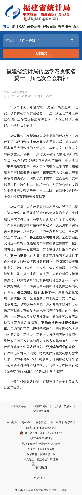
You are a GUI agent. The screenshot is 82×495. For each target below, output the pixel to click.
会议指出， (18, 136)
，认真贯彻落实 (63, 225)
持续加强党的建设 (62, 347)
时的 (17, 172)
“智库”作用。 (55, 310)
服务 (44, 292)
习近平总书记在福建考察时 (26, 243)
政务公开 (34, 26)
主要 (65, 381)
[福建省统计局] (41, 12)
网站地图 (12, 422)
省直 (29, 280)
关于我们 (55, 422)
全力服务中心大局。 (28, 255)
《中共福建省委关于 (18, 166)
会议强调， (18, 207)
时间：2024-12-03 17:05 (17, 96)
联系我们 (41, 422)
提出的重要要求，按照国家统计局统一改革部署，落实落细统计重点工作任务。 (41, 249)
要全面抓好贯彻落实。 (46, 237)
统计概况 (18, 26)
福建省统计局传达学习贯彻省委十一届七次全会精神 (41, 74)
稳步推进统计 (55, 322)
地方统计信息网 (63, 406)
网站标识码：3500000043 (41, 427)
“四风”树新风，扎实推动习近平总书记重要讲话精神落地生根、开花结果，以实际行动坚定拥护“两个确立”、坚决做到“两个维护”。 (41, 365)
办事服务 (64, 26)
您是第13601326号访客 (41, 448)
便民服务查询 (41, 410)
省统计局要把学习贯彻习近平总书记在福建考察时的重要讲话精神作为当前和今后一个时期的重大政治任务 (41, 213)
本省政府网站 (18, 406)
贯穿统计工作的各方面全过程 (44, 231)
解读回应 (49, 26)
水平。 (53, 292)
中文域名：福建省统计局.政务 (41, 459)
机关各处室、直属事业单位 (42, 381)
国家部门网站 (40, 406)
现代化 (70, 322)
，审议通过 (70, 160)
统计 (65, 334)
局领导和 (16, 381)
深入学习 (39, 166)
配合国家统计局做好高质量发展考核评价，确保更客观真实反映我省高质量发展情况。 (41, 316)
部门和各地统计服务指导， (52, 280)
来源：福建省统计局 (15, 92)
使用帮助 (26, 422)
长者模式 (41, 53)
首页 (6, 26)
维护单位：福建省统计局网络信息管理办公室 (41, 489)
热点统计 (70, 422)
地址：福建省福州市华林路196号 (41, 443)
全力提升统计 (31, 292)
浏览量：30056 (43, 96)
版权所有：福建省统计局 (41, 454)
